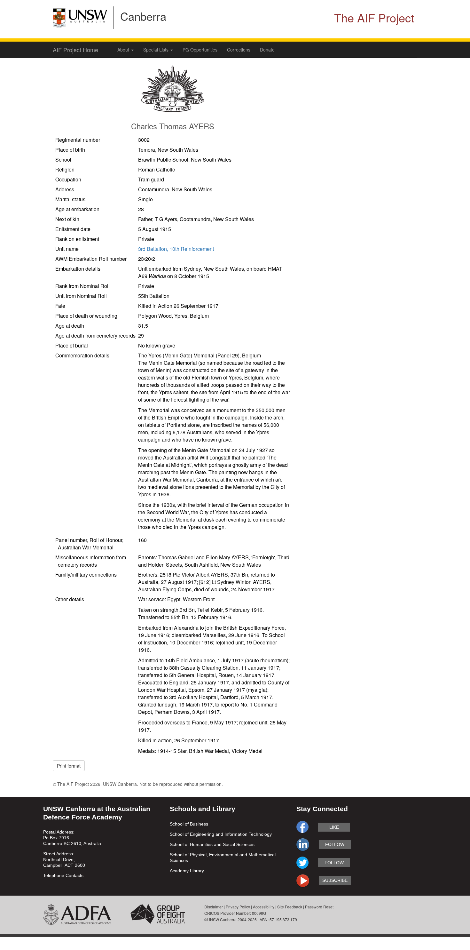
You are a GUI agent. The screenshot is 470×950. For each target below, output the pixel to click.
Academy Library (187, 870)
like (334, 827)
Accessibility (263, 906)
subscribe (335, 880)
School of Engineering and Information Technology (221, 834)
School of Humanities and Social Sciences (212, 844)
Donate (267, 49)
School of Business (189, 823)
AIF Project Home (75, 49)
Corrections (238, 49)
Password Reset (319, 906)
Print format (69, 765)
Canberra (143, 16)
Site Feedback (289, 906)
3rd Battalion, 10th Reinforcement (176, 248)
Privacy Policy (238, 906)
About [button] (123, 49)
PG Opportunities (200, 49)
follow (334, 844)
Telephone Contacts (63, 875)
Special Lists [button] (156, 49)
